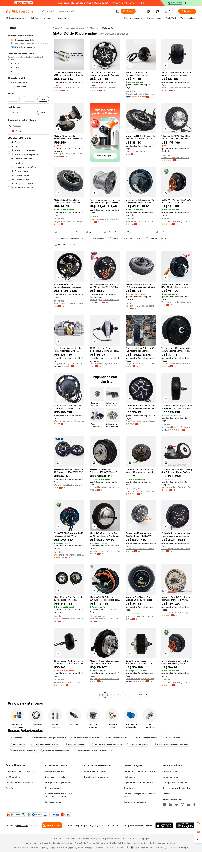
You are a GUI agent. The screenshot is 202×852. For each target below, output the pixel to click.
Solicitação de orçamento (96, 777)
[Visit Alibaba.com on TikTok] (194, 805)
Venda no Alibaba (170, 771)
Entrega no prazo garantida (57, 782)
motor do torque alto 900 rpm (46, 744)
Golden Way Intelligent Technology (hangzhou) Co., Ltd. (105, 363)
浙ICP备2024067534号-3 (176, 847)
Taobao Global (113, 838)
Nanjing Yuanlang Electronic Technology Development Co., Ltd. (69, 154)
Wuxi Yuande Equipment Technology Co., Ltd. (69, 421)
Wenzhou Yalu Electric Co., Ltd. (140, 151)
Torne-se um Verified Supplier (176, 788)
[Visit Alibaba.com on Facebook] (164, 805)
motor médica (112, 232)
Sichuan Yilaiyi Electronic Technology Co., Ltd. (141, 306)
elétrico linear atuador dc (146, 738)
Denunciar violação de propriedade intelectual (140, 795)
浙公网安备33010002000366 (149, 847)
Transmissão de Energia (74, 28)
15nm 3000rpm (19, 744)
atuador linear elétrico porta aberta (174, 232)
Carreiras (10, 788)
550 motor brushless (76, 744)
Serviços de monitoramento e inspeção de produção (58, 795)
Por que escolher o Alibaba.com (20, 771)
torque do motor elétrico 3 (24, 751)
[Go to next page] (146, 695)
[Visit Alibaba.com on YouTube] (188, 805)
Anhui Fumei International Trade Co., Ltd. (141, 221)
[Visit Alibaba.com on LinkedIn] (170, 805)
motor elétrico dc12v (157, 238)
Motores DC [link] (107, 28)
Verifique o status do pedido (176, 782)
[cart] (158, 11)
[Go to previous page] (99, 695)
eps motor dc (99, 238)
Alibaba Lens (22, 825)
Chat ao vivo (129, 777)
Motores (94, 28)
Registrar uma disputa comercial (138, 782)
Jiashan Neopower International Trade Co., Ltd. (176, 87)
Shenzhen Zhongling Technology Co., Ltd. (141, 94)
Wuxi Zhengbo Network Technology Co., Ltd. (69, 303)
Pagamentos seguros (55, 771)
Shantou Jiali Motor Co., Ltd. (66, 87)
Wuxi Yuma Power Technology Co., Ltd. (105, 87)
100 (140, 695)
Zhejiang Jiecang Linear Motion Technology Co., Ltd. (69, 363)
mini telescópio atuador (117, 738)
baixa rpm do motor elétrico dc (56, 751)
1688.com (70, 838)
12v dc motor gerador (139, 744)
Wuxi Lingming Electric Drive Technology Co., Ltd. (105, 299)
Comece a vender (171, 777)
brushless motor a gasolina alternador (173, 744)
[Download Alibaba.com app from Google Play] (186, 825)
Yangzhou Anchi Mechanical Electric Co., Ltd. (141, 363)
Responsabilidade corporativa (19, 782)
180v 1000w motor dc (67, 245)
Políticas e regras (53, 802)
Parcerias (167, 794)
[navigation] (28, 362)
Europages (144, 838)
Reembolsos (129, 788)
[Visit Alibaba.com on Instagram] (182, 805)
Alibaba (56, 28)
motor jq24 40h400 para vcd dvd (126, 238)
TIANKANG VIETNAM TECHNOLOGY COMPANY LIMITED (176, 363)
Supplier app (80, 825)
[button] (117, 11)
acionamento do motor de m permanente (95, 751)
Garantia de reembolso (55, 777)
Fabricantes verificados (95, 771)
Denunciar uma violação (135, 802)
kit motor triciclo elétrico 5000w (71, 238)
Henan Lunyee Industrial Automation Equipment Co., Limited (176, 157)
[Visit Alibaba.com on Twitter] (176, 805)
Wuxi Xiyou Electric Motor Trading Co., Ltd (176, 302)
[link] (198, 824)
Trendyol (132, 838)
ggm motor (93, 232)
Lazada (101, 838)
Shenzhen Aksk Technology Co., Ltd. (105, 219)
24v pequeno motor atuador (138, 232)
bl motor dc (17, 738)
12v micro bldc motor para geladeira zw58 (48, 738)
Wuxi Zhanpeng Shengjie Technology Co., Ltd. (176, 221)
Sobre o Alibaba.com (16, 765)
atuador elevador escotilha (69, 232)
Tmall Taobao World (86, 838)
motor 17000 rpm (173, 738)
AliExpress (59, 838)
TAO (124, 838)
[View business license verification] (127, 847)
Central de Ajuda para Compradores (140, 771)
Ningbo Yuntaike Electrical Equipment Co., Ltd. (69, 221)
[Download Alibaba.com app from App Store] (164, 825)
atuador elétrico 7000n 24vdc (86, 738)
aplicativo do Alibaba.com (139, 825)
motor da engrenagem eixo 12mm (108, 744)
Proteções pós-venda (55, 788)
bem (43, 99)
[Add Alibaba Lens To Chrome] (52, 825)
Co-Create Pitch (13, 777)
